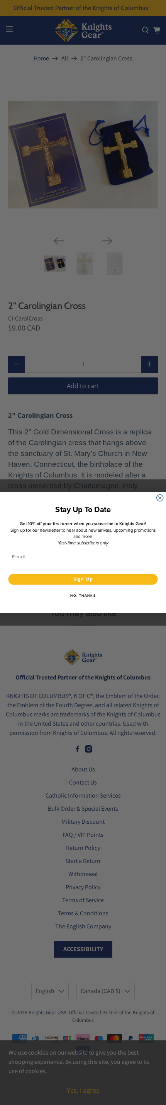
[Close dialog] (160, 498)
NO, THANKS (83, 595)
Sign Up (83, 579)
